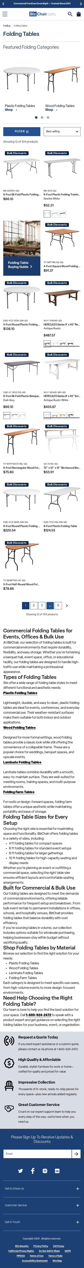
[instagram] (45, 1171)
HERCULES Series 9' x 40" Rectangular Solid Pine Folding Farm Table (62, 324)
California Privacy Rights (21, 1251)
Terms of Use (36, 1256)
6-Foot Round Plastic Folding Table (21, 526)
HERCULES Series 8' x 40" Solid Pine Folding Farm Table (62, 396)
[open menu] (4, 14)
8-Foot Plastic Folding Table (60, 526)
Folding (6, 26)
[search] (70, 14)
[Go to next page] (66, 605)
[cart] (79, 16)
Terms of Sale (55, 1256)
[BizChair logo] (42, 14)
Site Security (22, 1246)
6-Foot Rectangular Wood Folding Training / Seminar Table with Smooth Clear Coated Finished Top (21, 468)
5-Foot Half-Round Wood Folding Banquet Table (21, 584)
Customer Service (16, 1205)
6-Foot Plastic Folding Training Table (62, 194)
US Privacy (58, 1246)
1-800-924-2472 (67, 1049)
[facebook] (33, 1171)
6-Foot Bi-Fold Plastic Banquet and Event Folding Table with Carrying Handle (21, 396)
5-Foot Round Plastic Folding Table (21, 324)
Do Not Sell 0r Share (49, 1251)
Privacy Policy (40, 1246)
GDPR (68, 1251)
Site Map (57, 1261)
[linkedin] (57, 1171)
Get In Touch (12, 1222)
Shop (9, 110)
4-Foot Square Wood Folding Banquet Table (62, 266)
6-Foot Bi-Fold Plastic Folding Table (21, 194)
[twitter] (20, 1171)
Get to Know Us (14, 1188)
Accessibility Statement (35, 1261)
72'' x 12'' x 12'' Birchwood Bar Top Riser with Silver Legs (62, 468)
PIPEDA (21, 1256)
